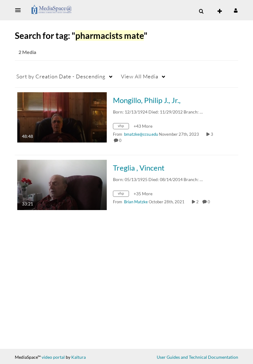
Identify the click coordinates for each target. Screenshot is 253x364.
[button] (20, 10)
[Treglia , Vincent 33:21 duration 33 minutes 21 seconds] (62, 184)
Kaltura (78, 357)
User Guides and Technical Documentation (197, 357)
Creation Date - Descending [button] (61, 76)
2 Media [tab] (27, 52)
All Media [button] (139, 76)
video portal (53, 357)
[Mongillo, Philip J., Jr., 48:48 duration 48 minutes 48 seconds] (62, 116)
